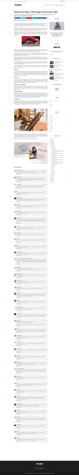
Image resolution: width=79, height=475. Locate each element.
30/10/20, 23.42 (44, 376)
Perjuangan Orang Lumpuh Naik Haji (57, 163)
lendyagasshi (19, 267)
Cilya (17, 245)
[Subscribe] (59, 47)
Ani (17, 191)
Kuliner (51, 106)
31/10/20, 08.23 (44, 389)
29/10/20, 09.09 (44, 258)
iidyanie (18, 328)
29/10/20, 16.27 (44, 320)
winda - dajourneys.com (20, 170)
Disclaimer (21, 1)
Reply (17, 173)
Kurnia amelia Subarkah (20, 368)
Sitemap (25, 1)
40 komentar (31, 20)
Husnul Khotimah (19, 313)
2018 (51, 176)
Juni (52, 168)
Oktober (53, 149)
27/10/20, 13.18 (44, 170)
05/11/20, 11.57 (44, 431)
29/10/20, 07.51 (44, 245)
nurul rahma (18, 320)
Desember (53, 146)
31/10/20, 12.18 (44, 410)
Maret (53, 171)
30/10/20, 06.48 (44, 348)
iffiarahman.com (19, 287)
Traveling (56, 5)
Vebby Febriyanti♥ (19, 197)
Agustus (53, 165)
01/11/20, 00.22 (44, 424)
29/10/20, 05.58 (44, 226)
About (15, 1)
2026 (51, 138)
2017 (51, 177)
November (53, 147)
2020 (51, 145)
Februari (53, 172)
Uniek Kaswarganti (19, 273)
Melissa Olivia (19, 424)
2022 (51, 143)
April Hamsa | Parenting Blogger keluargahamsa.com (25, 258)
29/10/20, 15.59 (44, 313)
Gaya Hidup (51, 100)
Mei (52, 169)
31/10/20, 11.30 (44, 403)
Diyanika (18, 431)
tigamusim (18, 355)
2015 (51, 179)
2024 (51, 141)
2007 (51, 181)
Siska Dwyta (18, 396)
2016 (51, 178)
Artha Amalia (19, 348)
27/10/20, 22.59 (44, 184)
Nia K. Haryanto (19, 217)
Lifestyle (47, 5)
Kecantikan (61, 5)
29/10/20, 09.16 (44, 267)
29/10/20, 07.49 (44, 238)
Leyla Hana (18, 389)
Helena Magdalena (19, 403)
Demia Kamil (19, 184)
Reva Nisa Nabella (19, 280)
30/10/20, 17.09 (44, 355)
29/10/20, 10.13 (44, 280)
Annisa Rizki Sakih (19, 335)
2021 (51, 144)
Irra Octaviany (19, 376)
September (53, 164)
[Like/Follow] (54, 47)
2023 (51, 142)
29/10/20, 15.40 (44, 300)
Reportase (51, 126)
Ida (17, 382)
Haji (53, 5)
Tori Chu (18, 226)
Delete (20, 173)
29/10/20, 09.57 (44, 273)
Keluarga (51, 122)
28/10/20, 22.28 (44, 204)
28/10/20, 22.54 (44, 211)
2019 (51, 175)
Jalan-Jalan (51, 104)
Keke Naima (18, 300)
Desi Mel (18, 204)
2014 (51, 180)
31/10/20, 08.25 (44, 396)
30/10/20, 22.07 (44, 368)
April (52, 170)
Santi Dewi (18, 292)
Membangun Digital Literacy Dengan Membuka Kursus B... (57, 162)
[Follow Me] (56, 47)
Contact (18, 1)
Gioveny (18, 238)
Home (44, 5)
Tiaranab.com (19, 211)
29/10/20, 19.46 (44, 335)
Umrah (51, 5)
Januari (53, 173)
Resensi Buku (52, 128)
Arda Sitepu (18, 410)
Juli (52, 167)
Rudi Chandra (19, 177)
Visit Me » (57, 39)
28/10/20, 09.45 (44, 191)
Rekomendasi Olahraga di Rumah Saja (57, 150)
